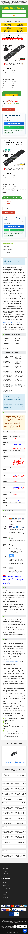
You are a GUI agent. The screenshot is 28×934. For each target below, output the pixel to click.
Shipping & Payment (7, 249)
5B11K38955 (6, 338)
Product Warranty (6, 871)
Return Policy (5, 887)
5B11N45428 (6, 343)
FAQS (3, 255)
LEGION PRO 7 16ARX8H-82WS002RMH (18, 362)
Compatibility (5, 246)
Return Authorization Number (8, 888)
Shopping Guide (6, 885)
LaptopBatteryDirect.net (13, 920)
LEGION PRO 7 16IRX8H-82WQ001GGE (6, 367)
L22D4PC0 (17, 340)
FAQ (3, 880)
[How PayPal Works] (14, 914)
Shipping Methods (6, 892)
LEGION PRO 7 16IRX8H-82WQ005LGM (18, 367)
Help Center (5, 882)
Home (3, 20)
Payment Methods (6, 895)
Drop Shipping (5, 897)
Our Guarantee (5, 870)
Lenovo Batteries (9, 20)
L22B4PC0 (5, 348)
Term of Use (5, 875)
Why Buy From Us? (6, 868)
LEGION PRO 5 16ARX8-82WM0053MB (18, 357)
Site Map (4, 876)
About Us (4, 866)
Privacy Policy (5, 873)
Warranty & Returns (7, 252)
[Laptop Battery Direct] (14, 8)
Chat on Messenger (15, 123)
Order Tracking (5, 894)
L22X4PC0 (17, 343)
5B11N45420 (17, 338)
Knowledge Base (6, 883)
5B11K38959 (6, 346)
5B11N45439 (6, 340)
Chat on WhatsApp (15, 127)
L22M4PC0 (17, 346)
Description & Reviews (7, 243)
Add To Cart (9, 110)
